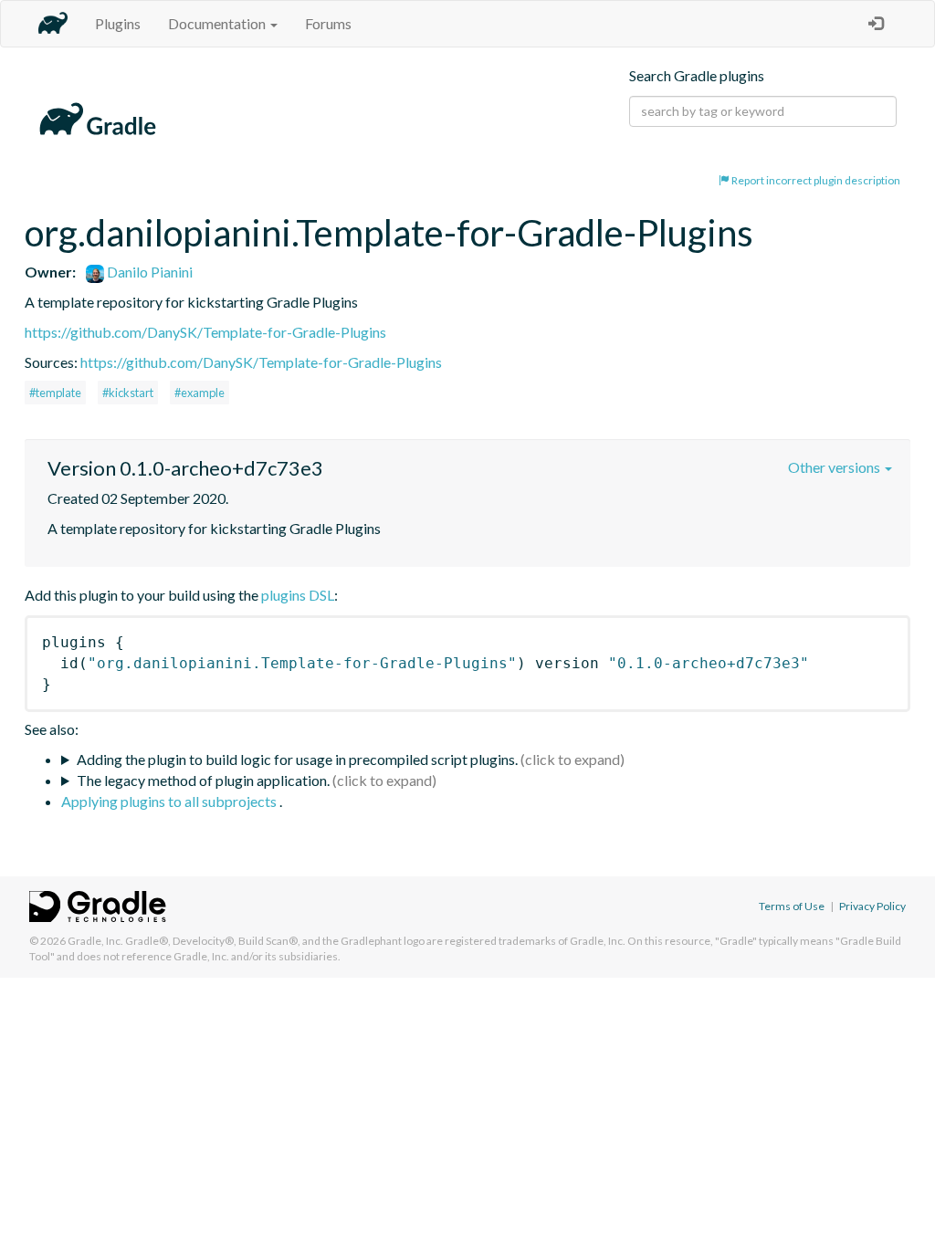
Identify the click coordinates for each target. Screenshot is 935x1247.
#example (199, 392)
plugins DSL (297, 594)
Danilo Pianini (148, 271)
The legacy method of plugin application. (203, 780)
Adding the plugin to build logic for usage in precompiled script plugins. (297, 759)
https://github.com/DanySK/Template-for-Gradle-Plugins (205, 332)
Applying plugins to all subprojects (170, 801)
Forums (328, 23)
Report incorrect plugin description (815, 180)
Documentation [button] (218, 23)
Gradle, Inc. (95, 941)
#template (55, 392)
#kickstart (127, 392)
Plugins (118, 23)
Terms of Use (792, 906)
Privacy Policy (872, 906)
